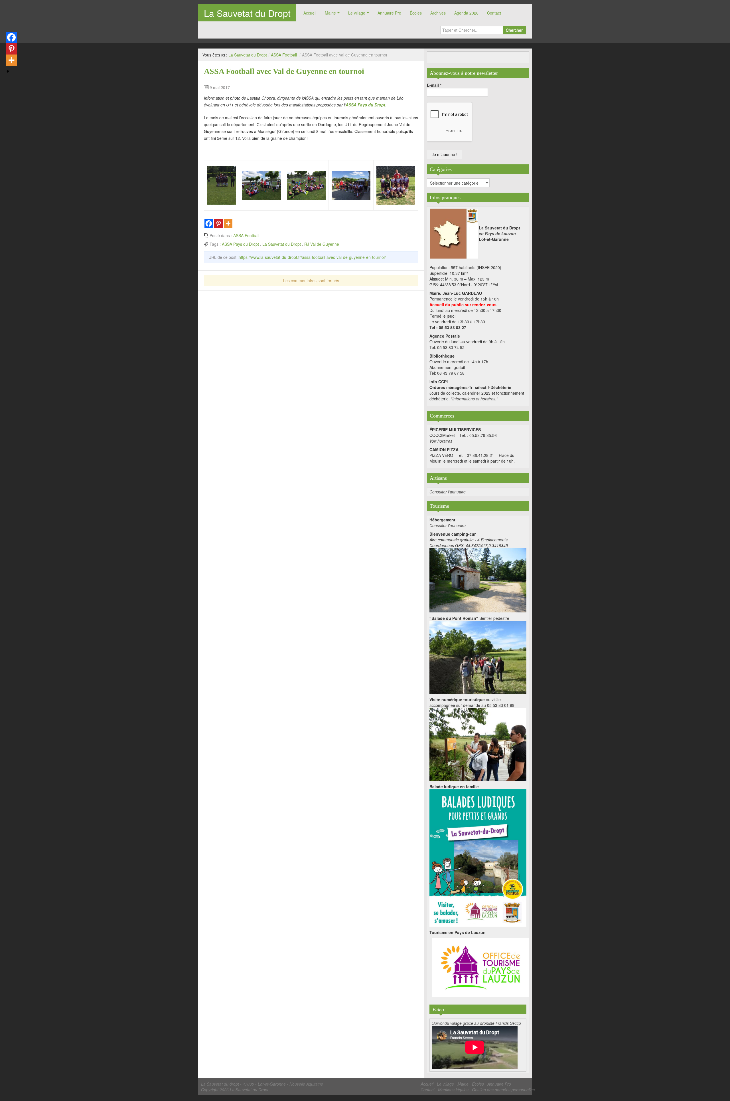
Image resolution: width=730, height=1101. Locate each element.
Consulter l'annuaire (447, 492)
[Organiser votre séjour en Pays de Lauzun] (480, 968)
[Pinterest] (218, 223)
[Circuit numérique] (477, 744)
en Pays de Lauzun (497, 233)
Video (438, 1009)
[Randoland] (477, 857)
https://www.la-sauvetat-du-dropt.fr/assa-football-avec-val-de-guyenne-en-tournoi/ (312, 257)
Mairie (330, 13)
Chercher (514, 30)
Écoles (416, 13)
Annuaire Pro (389, 13)
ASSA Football (284, 55)
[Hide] (8, 71)
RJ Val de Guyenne (321, 244)
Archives (438, 13)
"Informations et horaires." (474, 399)
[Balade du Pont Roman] (477, 657)
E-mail (434, 85)
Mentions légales (453, 1089)
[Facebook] (208, 223)
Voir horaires (440, 441)
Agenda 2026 (466, 13)
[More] (228, 223)
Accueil (309, 13)
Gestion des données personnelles (503, 1089)
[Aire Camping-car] (477, 579)
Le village (356, 13)
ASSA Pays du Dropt (240, 244)
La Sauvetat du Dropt (247, 12)
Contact (494, 13)
